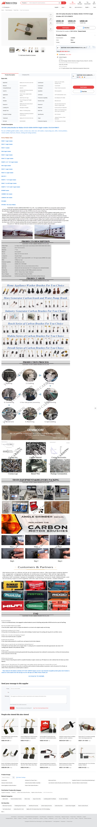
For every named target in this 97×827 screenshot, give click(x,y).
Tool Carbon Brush (7, 809)
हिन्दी (67, 818)
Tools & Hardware (8, 10)
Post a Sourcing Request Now (41, 708)
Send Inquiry (65, 27)
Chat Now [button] (87, 27)
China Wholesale (42, 816)
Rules (94, 7)
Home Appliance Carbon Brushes (8, 785)
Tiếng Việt (81, 818)
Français (30, 818)
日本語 (64, 818)
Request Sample (82, 31)
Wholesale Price (50, 816)
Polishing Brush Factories (20, 805)
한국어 (60, 818)
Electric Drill (5, 799)
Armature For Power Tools (30, 780)
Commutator (4, 780)
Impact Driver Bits (37, 799)
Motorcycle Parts (52, 780)
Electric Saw (27, 799)
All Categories (6, 7)
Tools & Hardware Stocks (16, 799)
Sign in (94, 3)
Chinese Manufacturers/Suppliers (31, 816)
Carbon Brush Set (58, 805)
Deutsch (46, 818)
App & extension (78, 7)
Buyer (63, 7)
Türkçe (76, 818)
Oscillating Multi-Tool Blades (50, 799)
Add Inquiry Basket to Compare (28, 55)
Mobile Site (79, 816)
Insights (84, 816)
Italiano (41, 818)
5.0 (78, 77)
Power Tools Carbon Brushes (31, 785)
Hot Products (13, 816)
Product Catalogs (21, 777)
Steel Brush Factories (33, 805)
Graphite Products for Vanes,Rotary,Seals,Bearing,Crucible (84, 780)
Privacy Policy (69, 821)
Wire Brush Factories (7, 805)
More (2, 811)
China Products (21, 816)
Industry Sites (57, 816)
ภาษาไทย (71, 818)
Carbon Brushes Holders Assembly (32, 783)
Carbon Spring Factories (46, 805)
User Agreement (56, 821)
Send (12, 708)
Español (19, 818)
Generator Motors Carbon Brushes (79, 783)
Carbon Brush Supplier (70, 805)
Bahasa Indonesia (87, 818)
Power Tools (16, 10)
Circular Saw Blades (63, 799)
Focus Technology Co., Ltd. (39, 821)
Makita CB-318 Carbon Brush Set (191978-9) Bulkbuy (38, 809)
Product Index (73, 816)
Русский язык (35, 818)
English (15, 818)
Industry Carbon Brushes (6, 783)
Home (2, 10)
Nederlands (51, 818)
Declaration (63, 821)
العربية (56, 818)
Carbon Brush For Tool (19, 809)
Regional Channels (65, 816)
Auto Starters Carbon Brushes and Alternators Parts (59, 783)
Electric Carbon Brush (83, 805)
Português (25, 818)
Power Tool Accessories (24, 10)
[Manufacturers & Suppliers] (9, 2)
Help (70, 7)
